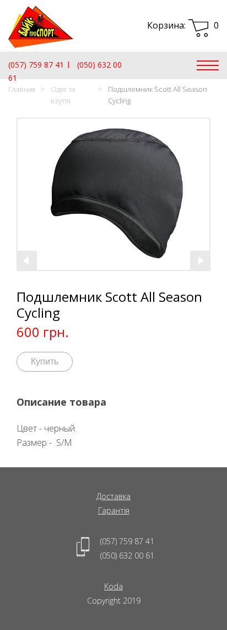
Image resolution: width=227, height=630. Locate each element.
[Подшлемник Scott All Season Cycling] (113, 194)
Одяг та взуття (63, 95)
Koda (113, 586)
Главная (21, 89)
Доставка (113, 496)
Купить (44, 361)
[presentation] (27, 260)
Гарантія (113, 510)
